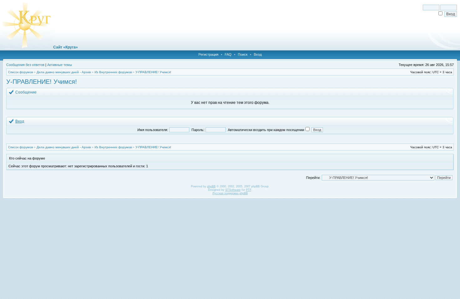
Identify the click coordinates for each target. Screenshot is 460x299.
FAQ (228, 54)
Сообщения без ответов (25, 65)
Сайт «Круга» (65, 47)
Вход (258, 54)
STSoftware (233, 189)
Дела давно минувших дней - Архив (64, 72)
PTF (248, 189)
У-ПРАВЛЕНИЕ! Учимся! (153, 72)
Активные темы (59, 65)
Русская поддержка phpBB (230, 193)
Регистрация (208, 54)
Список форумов (20, 72)
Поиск (243, 54)
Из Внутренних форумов (113, 72)
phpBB (211, 186)
